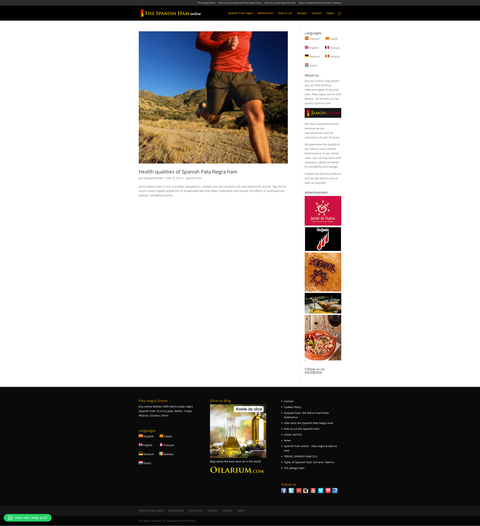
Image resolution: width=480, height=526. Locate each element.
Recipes (302, 13)
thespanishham (154, 178)
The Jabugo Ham (206, 3)
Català (333, 39)
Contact (317, 13)
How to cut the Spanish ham (280, 3)
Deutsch (314, 56)
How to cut (285, 13)
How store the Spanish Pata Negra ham (240, 3)
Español (314, 39)
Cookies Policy (292, 407)
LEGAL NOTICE (293, 434)
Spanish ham (193, 178)
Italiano (334, 56)
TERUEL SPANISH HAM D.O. (301, 456)
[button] (28, 517)
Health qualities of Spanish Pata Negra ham (188, 171)
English (313, 48)
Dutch (313, 65)
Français (334, 48)
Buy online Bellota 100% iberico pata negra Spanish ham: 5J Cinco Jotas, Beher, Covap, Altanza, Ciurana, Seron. (166, 411)
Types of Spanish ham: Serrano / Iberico (320, 3)
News (330, 13)
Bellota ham (265, 13)
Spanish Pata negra (240, 13)
